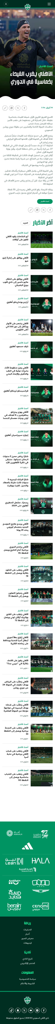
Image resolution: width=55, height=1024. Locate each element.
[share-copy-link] (5, 108)
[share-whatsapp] (11, 108)
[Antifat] (14, 883)
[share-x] (18, 108)
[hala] (41, 861)
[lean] (14, 861)
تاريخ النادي (28, 958)
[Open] (49, 4)
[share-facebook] (24, 108)
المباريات (27, 929)
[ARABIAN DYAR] (27, 869)
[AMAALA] (14, 834)
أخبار (27, 934)
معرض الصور (27, 938)
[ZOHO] (41, 883)
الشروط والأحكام (28, 983)
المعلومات (27, 972)
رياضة (27, 923)
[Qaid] (14, 894)
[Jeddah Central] (41, 834)
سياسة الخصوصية (27, 979)
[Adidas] (27, 846)
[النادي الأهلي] (28, 7)
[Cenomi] (41, 907)
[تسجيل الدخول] (6, 4)
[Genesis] (41, 894)
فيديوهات (27, 943)
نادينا (27, 952)
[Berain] (14, 907)
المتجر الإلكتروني (27, 963)
